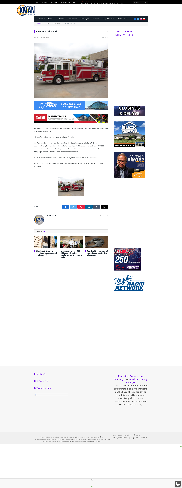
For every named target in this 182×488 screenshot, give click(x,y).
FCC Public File (41, 381)
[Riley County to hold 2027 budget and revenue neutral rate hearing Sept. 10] (45, 242)
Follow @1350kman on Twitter (49, 437)
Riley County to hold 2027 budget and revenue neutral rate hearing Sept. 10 (46, 253)
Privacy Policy (65, 2)
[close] (92, 480)
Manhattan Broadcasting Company (71, 437)
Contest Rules (54, 2)
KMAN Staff (39, 37)
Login (74, 2)
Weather (62, 19)
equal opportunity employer (95, 437)
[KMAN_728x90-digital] (71, 122)
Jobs (37, 2)
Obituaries (73, 19)
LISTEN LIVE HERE (123, 31)
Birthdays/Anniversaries (90, 19)
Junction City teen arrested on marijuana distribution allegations (97, 253)
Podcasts (121, 19)
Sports (50, 19)
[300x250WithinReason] (129, 178)
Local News (104, 37)
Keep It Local (107, 19)
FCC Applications (42, 388)
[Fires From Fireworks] (71, 98)
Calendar (44, 2)
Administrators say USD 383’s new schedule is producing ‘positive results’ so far (104, 3)
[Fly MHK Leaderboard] (71, 109)
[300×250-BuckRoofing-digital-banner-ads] (129, 147)
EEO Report (40, 373)
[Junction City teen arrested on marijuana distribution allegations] (96, 242)
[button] (178, 484)
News (41, 19)
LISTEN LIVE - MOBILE (125, 34)
